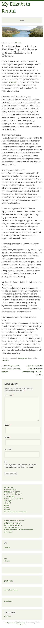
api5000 (6, 505)
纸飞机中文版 (8, 581)
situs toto (12, 82)
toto (5, 559)
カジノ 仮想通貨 (9, 496)
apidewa (7, 510)
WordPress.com (22, 625)
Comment (9, 395)
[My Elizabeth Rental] (22, 37)
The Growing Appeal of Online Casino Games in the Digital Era (11, 369)
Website (8, 449)
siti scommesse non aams (13, 525)
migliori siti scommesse (12, 523)
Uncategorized (23, 358)
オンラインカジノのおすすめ (13, 498)
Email (7, 437)
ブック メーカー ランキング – (13, 494)
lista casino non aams (11, 527)
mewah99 (7, 616)
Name (7, 425)
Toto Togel (7, 501)
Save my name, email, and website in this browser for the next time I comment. (20, 466)
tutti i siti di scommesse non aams (15, 512)
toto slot (7, 561)
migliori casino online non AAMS (15, 521)
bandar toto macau (10, 590)
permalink (5, 360)
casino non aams (27, 530)
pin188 (6, 507)
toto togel (7, 503)
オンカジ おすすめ (10, 489)
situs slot (7, 547)
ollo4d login (8, 532)
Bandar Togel (8, 487)
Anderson (17, 42)
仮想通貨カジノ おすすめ (12, 492)
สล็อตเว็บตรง (8, 601)
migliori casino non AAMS (12, 530)
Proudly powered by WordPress (14, 623)
